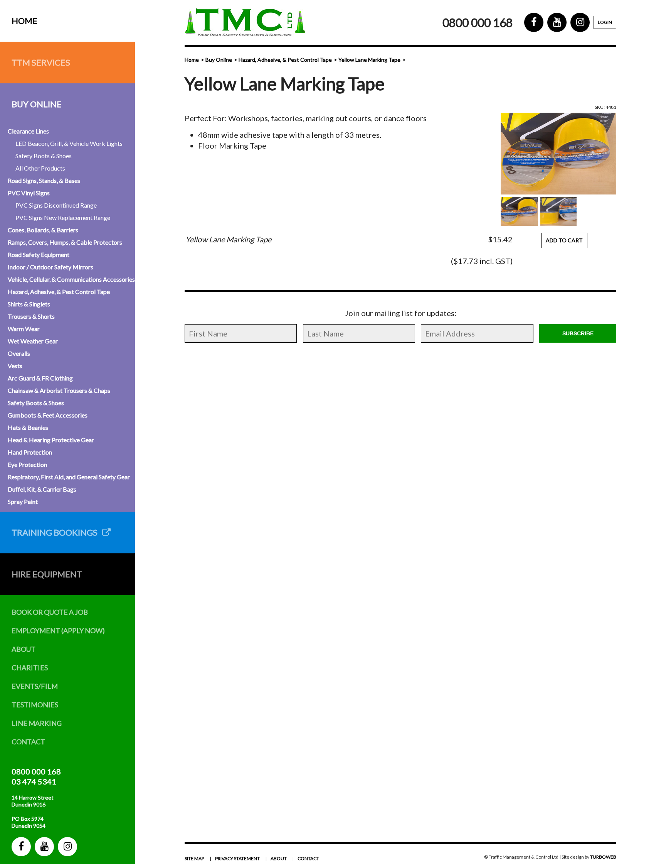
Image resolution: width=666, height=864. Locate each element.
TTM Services (41, 62)
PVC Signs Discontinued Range (56, 205)
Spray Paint (23, 501)
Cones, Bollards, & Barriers (43, 229)
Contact (28, 741)
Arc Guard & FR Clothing (40, 378)
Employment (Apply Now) (58, 630)
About (23, 649)
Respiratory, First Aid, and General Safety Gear (69, 476)
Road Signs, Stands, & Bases (44, 180)
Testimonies (35, 704)
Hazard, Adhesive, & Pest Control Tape (59, 291)
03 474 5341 (34, 781)
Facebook (21, 846)
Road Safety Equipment (38, 254)
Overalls (19, 353)
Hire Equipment (47, 574)
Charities (30, 667)
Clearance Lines (28, 131)
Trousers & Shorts (31, 316)
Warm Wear (24, 328)
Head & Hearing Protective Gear (51, 439)
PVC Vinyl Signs (29, 192)
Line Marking (37, 723)
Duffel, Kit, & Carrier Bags (42, 489)
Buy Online (37, 104)
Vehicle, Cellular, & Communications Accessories (71, 279)
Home (24, 20)
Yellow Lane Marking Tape (369, 59)
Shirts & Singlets (29, 304)
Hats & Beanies (28, 427)
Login (605, 22)
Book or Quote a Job (50, 612)
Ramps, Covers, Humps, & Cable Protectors (65, 242)
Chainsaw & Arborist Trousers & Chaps (59, 390)
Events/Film (35, 686)
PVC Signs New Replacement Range (62, 217)
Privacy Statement (237, 858)
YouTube (44, 846)
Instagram (67, 846)
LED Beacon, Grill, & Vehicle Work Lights (69, 143)
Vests (15, 365)
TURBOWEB (603, 857)
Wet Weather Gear (33, 341)
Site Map (194, 858)
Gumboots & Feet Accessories (47, 415)
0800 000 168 (36, 771)
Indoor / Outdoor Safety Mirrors (50, 267)
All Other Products (40, 168)
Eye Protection (27, 464)
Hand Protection (30, 452)
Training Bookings (57, 532)
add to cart (564, 240)
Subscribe (578, 333)
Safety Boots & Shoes (43, 155)
